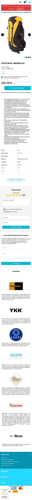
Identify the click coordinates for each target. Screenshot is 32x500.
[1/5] (8, 195)
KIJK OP (20, 9)
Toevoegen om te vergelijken (24, 92)
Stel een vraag (16, 263)
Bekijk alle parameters (16, 179)
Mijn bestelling (5, 454)
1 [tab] (24, 57)
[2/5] (11, 195)
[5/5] (20, 195)
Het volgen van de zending (7, 459)
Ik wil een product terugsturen (7, 463)
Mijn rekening (4, 471)
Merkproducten (10, 12)
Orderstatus (3, 457)
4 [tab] (30, 57)
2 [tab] (26, 57)
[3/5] (14, 195)
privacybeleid (14, 242)
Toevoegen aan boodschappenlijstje (9, 92)
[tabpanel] (16, 34)
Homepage (3, 12)
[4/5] (17, 195)
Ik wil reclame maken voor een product (10, 461)
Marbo (7, 67)
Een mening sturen (16, 227)
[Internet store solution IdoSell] (16, 486)
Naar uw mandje (18, 88)
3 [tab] (28, 57)
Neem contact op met (6, 465)
